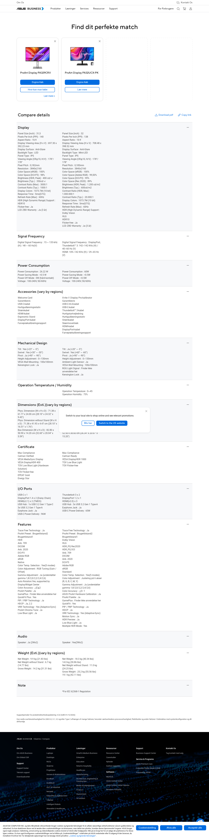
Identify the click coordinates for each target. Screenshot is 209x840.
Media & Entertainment (85, 785)
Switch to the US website (112, 423)
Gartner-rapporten (113, 766)
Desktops (50, 757)
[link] (37, 89)
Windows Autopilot (113, 789)
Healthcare (80, 770)
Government (81, 794)
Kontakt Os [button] (186, 2)
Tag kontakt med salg (174, 753)
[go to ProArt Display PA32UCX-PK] (82, 56)
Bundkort (50, 779)
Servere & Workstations (55, 774)
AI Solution (80, 798)
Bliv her (88, 423)
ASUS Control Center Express (117, 785)
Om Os (20, 2)
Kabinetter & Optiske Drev (56, 796)
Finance (79, 790)
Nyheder (109, 762)
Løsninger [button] (70, 8)
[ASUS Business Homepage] (30, 8)
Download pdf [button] (166, 115)
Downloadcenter (23, 777)
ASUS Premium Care (144, 764)
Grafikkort (50, 783)
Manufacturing (82, 774)
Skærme (49, 766)
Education (80, 762)
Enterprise (80, 757)
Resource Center (113, 753)
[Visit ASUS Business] (25, 739)
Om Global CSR (23, 757)
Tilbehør (49, 800)
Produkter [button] (55, 8)
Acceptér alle (195, 827)
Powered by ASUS (143, 772)
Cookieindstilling (147, 827)
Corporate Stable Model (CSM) (148, 768)
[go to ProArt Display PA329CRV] (37, 56)
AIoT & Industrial (53, 787)
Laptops (49, 753)
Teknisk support (23, 772)
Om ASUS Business (24, 753)
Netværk (49, 791)
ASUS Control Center (114, 781)
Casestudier (111, 757)
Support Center (23, 768)
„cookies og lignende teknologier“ (82, 836)
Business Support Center (146, 753)
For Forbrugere (166, 8)
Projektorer (50, 770)
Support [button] (113, 8)
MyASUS (109, 777)
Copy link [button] (186, 115)
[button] (178, 8)
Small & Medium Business (86, 753)
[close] (146, 411)
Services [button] (84, 8)
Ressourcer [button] (99, 8)
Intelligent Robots (53, 804)
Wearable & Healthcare (55, 808)
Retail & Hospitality (83, 766)
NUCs (48, 762)
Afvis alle (171, 827)
